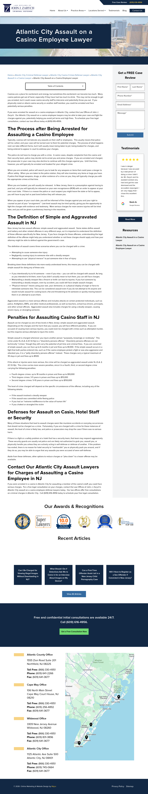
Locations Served (96, 10)
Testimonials (114, 10)
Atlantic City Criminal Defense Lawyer (31, 75)
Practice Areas (77, 10)
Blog (125, 10)
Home (52, 10)
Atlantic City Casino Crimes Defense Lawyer (69, 75)
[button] (119, 219)
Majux (54, 786)
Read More (130, 219)
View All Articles (74, 594)
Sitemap (129, 786)
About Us (62, 10)
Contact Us (137, 10)
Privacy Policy (118, 786)
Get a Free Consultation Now (74, 632)
